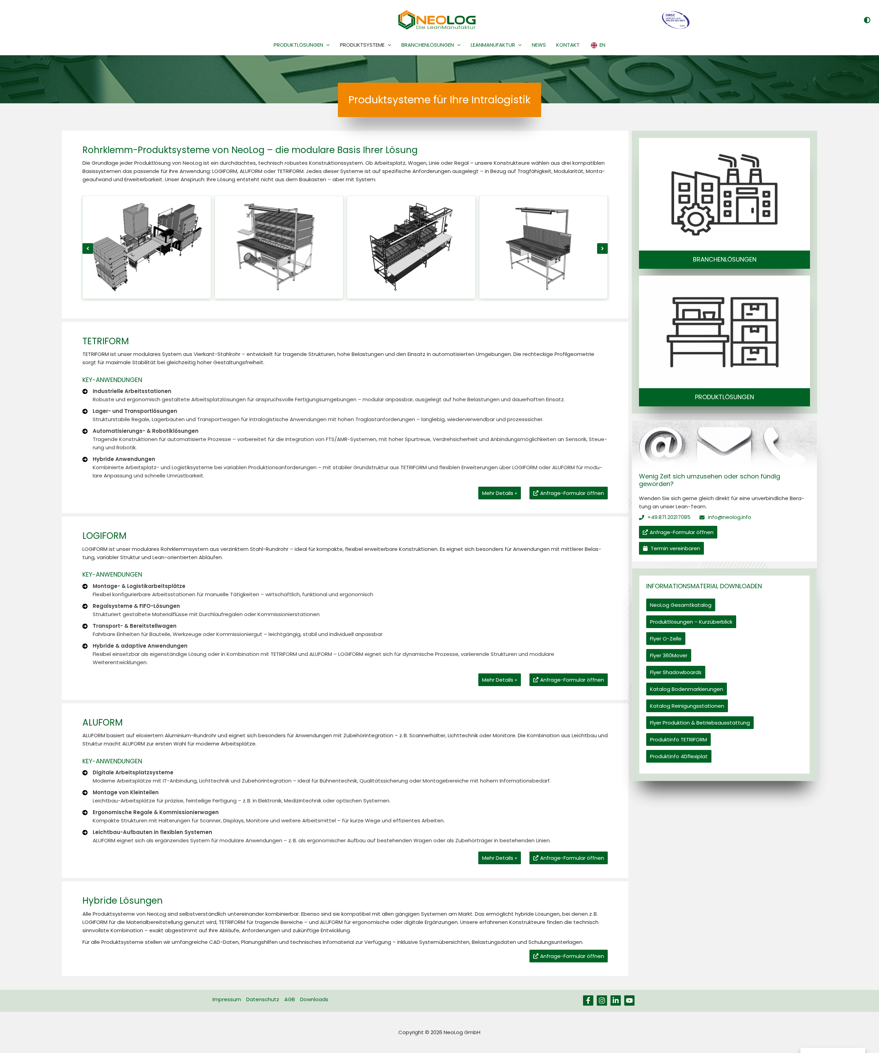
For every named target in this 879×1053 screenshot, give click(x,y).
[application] (326, 45)
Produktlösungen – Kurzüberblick (691, 621)
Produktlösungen (724, 397)
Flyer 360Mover (668, 655)
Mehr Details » (499, 493)
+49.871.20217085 (669, 517)
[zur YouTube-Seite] (629, 1000)
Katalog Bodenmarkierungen (686, 689)
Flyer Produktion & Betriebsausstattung (700, 722)
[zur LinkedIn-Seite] (615, 1000)
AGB (289, 999)
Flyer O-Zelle (666, 638)
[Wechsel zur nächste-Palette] (867, 20)
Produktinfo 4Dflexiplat (679, 756)
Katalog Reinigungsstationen (687, 705)
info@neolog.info (729, 517)
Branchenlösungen (724, 259)
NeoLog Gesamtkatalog (680, 605)
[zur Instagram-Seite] (602, 1000)
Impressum (227, 999)
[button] (87, 248)
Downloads (314, 999)
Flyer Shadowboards (675, 672)
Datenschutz (262, 999)
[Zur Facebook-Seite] (588, 1000)
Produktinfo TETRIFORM (678, 739)
